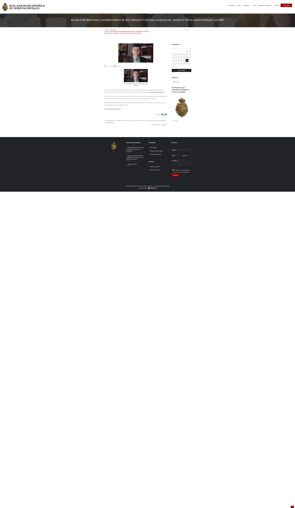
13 (181, 57)
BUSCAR (287, 5)
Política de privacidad (156, 151)
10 (173, 57)
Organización (246, 5)
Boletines (277, 5)
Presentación (231, 5)
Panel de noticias (155, 170)
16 (190, 57)
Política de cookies (155, 154)
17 (173, 60)
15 (187, 57)
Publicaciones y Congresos (264, 5)
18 (176, 60)
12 (178, 57)
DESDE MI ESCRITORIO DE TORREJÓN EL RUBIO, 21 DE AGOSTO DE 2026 (134, 157)
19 (178, 60)
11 (176, 57)
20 (181, 60)
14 (184, 57)
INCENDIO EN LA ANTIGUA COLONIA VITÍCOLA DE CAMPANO (135, 149)
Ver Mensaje (175, 120)
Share (188, 29)
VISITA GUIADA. (132, 164)
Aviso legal (153, 147)
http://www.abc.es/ (115, 109)
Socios (254, 5)
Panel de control (155, 166)
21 (184, 60)
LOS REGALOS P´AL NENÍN (158, 125)
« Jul (173, 72)
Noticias (239, 5)
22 (187, 60)
